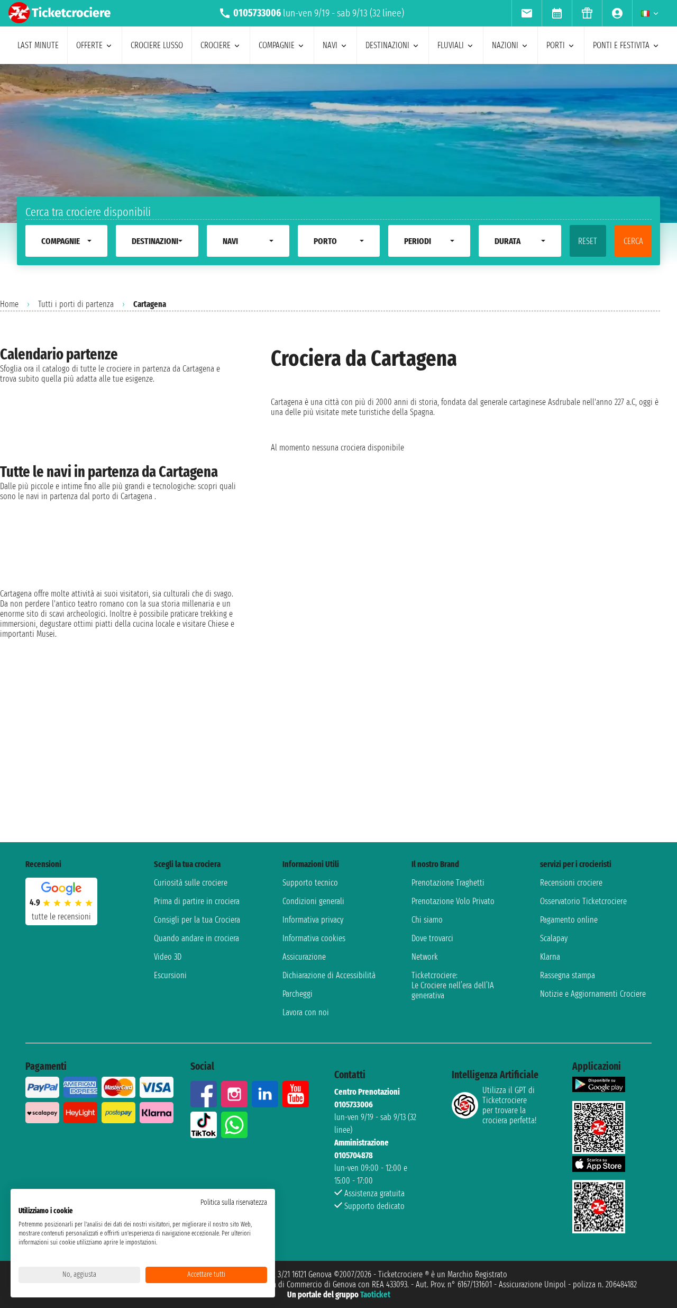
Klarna (550, 957)
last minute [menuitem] (38, 45)
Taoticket (375, 1294)
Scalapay (554, 938)
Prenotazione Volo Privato (453, 901)
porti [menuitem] (555, 45)
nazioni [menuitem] (505, 45)
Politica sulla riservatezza (233, 1202)
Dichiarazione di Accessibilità (329, 975)
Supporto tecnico (310, 883)
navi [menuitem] (330, 45)
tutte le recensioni (61, 917)
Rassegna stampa (567, 975)
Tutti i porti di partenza (76, 304)
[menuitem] (526, 13)
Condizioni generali (313, 901)
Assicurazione (304, 957)
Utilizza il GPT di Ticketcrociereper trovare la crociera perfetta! (509, 1105)
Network (424, 957)
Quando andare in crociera (196, 938)
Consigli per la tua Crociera (197, 920)
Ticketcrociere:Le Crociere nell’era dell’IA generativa (452, 985)
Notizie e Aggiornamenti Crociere (593, 994)
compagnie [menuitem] (277, 45)
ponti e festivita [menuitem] (621, 45)
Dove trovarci (432, 938)
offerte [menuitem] (89, 45)
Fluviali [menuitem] (450, 45)
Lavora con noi (305, 1012)
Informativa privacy (312, 920)
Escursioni (170, 975)
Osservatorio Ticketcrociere (583, 901)
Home (9, 304)
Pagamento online (569, 920)
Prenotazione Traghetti (447, 883)
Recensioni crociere (571, 883)
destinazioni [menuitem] (387, 45)
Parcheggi (297, 994)
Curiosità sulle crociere (190, 883)
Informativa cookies (313, 938)
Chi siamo (427, 920)
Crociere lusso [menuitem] (157, 45)
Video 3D (167, 957)
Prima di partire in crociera (197, 901)
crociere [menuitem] (215, 45)
